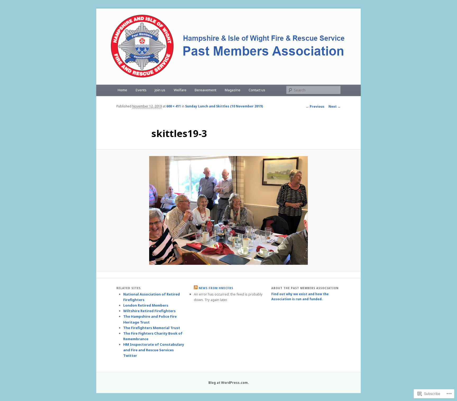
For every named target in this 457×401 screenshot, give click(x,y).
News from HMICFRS (216, 288)
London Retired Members (145, 305)
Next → (334, 106)
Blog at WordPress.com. (228, 382)
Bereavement (205, 90)
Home (122, 90)
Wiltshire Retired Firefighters (149, 310)
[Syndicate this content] (196, 288)
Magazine (232, 90)
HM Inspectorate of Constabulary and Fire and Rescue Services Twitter (153, 350)
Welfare (180, 90)
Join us (160, 90)
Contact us (257, 90)
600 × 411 (173, 106)
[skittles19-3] (228, 210)
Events (141, 90)
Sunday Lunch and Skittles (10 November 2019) (224, 106)
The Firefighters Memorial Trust (151, 327)
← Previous (315, 106)
